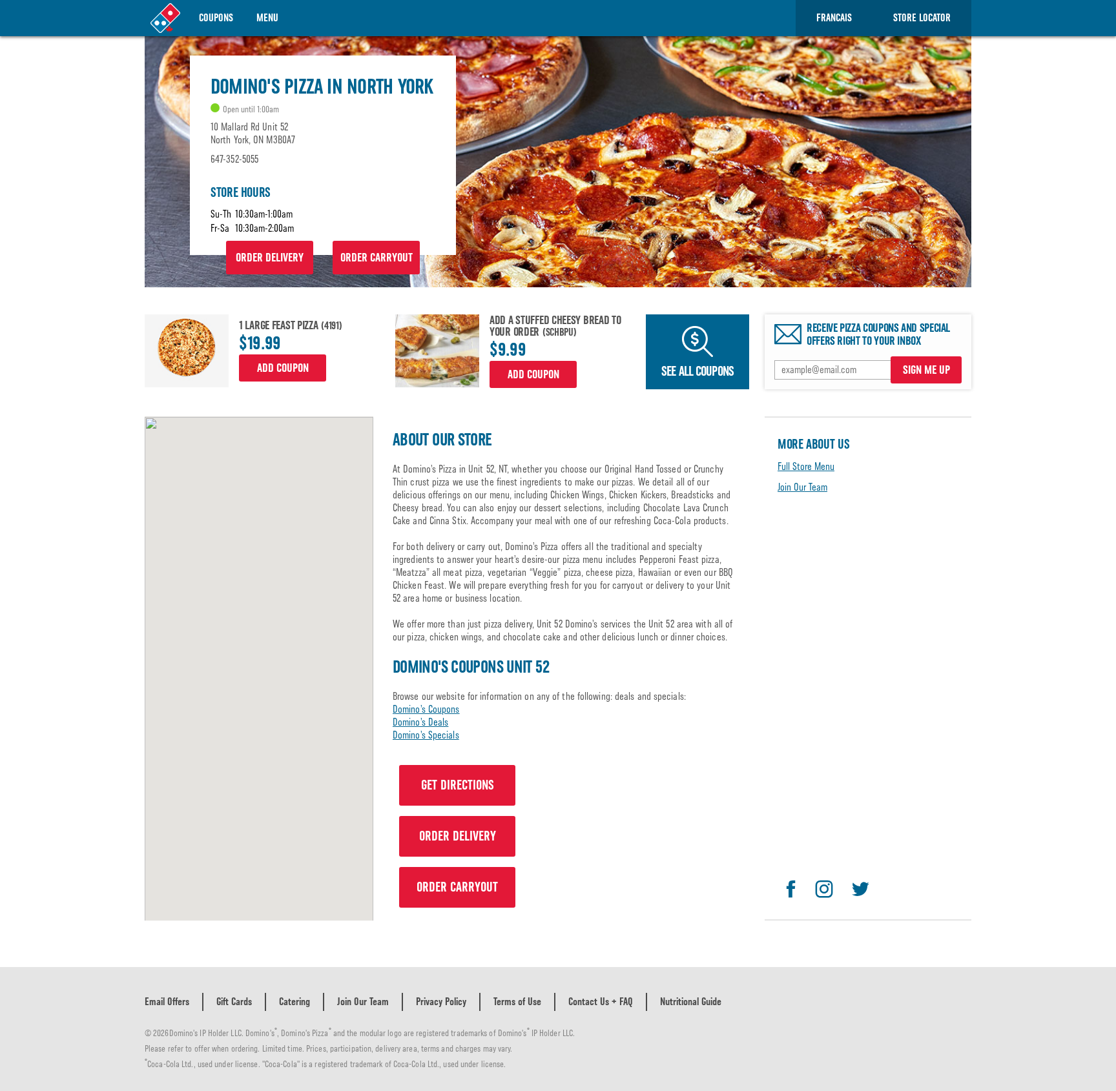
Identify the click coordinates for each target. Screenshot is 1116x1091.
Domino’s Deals (420, 722)
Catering (294, 1001)
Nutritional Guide (690, 1001)
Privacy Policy (441, 1001)
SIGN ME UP (926, 370)
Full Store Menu (806, 466)
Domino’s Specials (426, 735)
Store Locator (922, 18)
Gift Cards (234, 1001)
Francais (834, 18)
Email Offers (167, 1001)
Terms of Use (517, 1001)
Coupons (216, 18)
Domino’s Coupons (426, 709)
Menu (267, 18)
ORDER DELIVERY (270, 257)
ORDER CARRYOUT (376, 257)
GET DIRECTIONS (457, 785)
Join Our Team (802, 487)
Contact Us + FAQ (600, 1001)
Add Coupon (283, 368)
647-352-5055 (234, 159)
